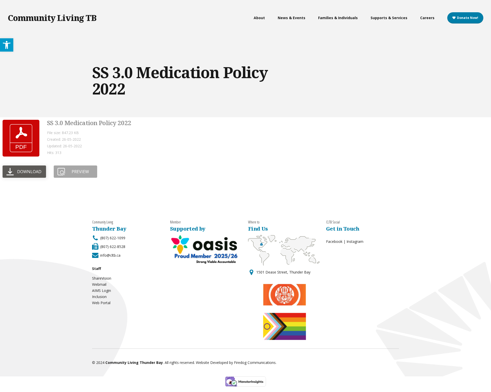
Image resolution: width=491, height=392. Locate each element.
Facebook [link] (334, 241)
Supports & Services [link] (389, 17)
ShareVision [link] (101, 278)
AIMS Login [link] (101, 290)
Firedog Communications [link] (255, 362)
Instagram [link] (355, 241)
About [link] (259, 17)
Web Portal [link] (101, 302)
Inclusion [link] (99, 296)
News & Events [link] (291, 17)
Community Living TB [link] (52, 17)
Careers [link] (427, 17)
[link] (6, 45)
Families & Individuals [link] (338, 17)
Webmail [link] (99, 284)
